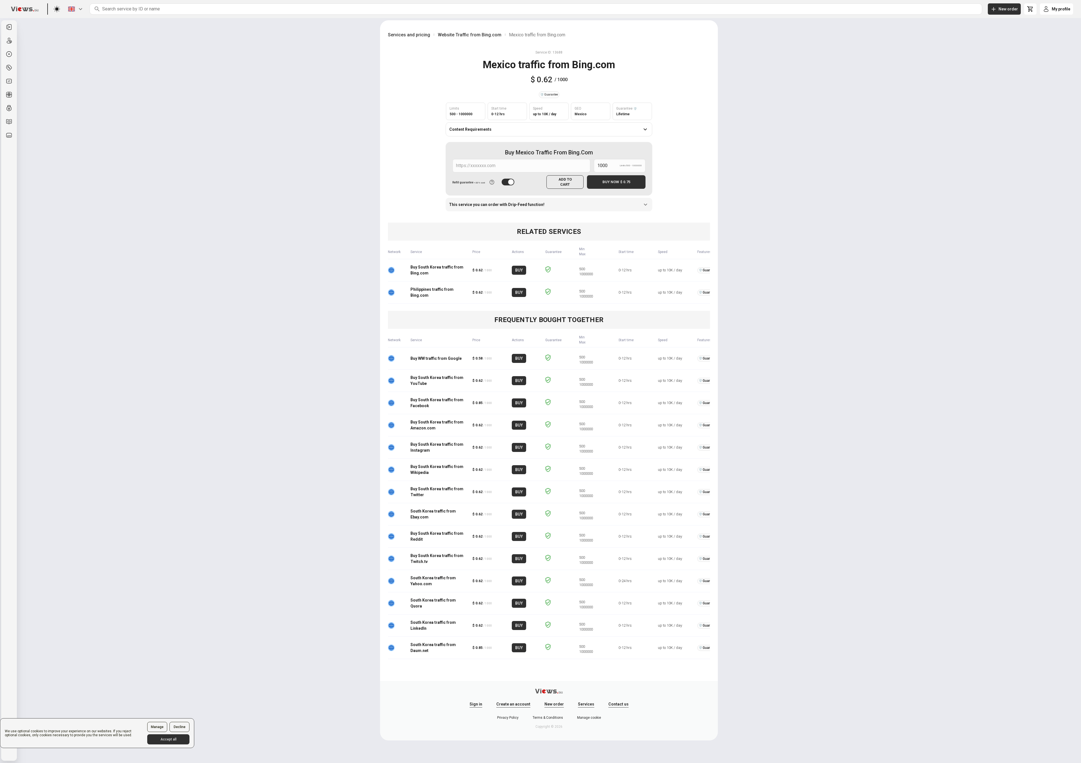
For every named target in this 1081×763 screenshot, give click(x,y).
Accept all (168, 739)
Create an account (513, 704)
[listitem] (9, 27)
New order (554, 704)
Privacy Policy (508, 718)
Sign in (476, 704)
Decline (180, 727)
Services (586, 704)
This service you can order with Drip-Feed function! (496, 204)
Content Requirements (470, 129)
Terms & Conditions (548, 718)
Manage (157, 727)
